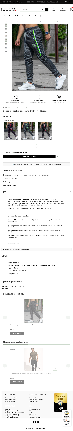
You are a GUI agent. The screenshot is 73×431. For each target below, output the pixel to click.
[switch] (67, 424)
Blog (30, 412)
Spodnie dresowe (34, 21)
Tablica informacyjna (12, 414)
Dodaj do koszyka (29, 156)
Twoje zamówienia (11, 398)
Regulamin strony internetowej (15, 412)
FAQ (30, 411)
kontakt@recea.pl (17, 2)
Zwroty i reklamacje (11, 417)
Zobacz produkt (17, 333)
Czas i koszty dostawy (36, 399)
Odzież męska (16, 21)
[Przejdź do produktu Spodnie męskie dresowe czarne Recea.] (33, 311)
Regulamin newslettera (12, 411)
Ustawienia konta (10, 399)
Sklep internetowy (34, 428)
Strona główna (6, 21)
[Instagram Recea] (38, 423)
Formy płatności (34, 398)
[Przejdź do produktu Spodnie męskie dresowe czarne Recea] (45, 131)
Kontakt (31, 416)
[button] (46, 9)
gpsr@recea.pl (13, 274)
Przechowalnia (10, 401)
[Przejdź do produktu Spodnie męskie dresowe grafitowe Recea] (28, 131)
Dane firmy (32, 414)
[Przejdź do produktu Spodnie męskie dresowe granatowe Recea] (11, 131)
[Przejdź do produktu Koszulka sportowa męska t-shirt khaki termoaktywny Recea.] (33, 359)
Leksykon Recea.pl (35, 417)
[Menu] (70, 411)
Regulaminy (9, 409)
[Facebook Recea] (34, 423)
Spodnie (24, 21)
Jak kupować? (33, 401)
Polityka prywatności (12, 416)
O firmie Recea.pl (34, 409)
